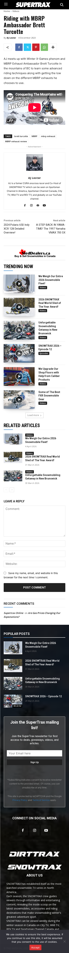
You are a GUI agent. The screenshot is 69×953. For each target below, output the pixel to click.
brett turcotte (21, 136)
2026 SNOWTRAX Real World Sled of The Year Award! (49, 303)
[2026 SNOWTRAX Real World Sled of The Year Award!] (19, 307)
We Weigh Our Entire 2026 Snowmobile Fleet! (50, 280)
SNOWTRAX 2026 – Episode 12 (43, 696)
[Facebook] (19, 47)
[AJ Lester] (34, 162)
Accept (35, 947)
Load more (33, 415)
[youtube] (44, 204)
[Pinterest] (36, 47)
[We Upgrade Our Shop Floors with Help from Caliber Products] (19, 376)
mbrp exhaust (48, 136)
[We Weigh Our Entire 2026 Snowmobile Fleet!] (19, 284)
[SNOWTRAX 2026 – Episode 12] (19, 353)
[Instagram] (34, 830)
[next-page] (12, 489)
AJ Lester (11, 37)
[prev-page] (6, 489)
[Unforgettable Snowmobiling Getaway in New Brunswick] (19, 330)
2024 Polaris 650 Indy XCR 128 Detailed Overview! (16, 228)
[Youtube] (46, 830)
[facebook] (25, 204)
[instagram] (31, 204)
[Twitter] (27, 47)
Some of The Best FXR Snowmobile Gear (49, 396)
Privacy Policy (20, 800)
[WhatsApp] (44, 47)
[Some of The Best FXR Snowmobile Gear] (19, 399)
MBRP (34, 136)
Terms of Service (41, 800)
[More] (53, 47)
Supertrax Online (13, 613)
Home (7, 11)
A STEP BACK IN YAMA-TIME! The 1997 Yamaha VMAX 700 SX (50, 228)
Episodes (44, 353)
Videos (15, 11)
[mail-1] (37, 204)
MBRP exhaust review (16, 141)
